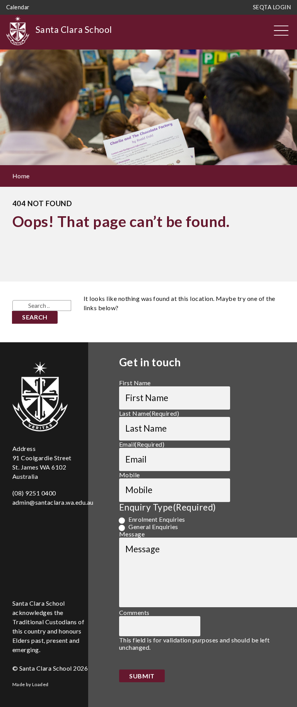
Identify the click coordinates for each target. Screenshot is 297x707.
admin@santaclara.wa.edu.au (52, 502)
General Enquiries (153, 526)
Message (132, 534)
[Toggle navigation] (281, 30)
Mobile (129, 474)
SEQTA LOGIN (272, 7)
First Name (135, 382)
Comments (134, 612)
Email (141, 444)
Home (21, 175)
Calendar (18, 7)
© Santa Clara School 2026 (50, 668)
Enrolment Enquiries (156, 519)
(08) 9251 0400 (34, 493)
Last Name (149, 413)
